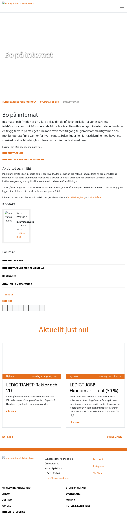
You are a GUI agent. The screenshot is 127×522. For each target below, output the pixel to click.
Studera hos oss (76, 487)
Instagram (98, 466)
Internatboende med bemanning (23, 159)
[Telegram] (31, 308)
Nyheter (10, 376)
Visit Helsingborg (76, 197)
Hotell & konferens (78, 505)
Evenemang (114, 436)
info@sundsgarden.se (57, 477)
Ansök (6, 493)
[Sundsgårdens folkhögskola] (18, 3)
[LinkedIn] (26, 308)
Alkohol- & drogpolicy (17, 283)
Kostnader (9, 275)
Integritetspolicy (13, 511)
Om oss (6, 505)
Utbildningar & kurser (16, 487)
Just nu (7, 499)
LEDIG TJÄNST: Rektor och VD (31, 387)
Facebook (98, 458)
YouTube (97, 473)
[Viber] (36, 308)
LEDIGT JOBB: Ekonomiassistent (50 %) (94, 387)
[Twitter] (5, 308)
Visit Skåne (95, 197)
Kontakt (71, 499)
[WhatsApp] (15, 308)
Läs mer (11, 411)
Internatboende (12, 153)
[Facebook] (10, 308)
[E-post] (20, 308)
